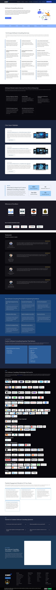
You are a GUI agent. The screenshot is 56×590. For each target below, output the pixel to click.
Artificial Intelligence (19, 583)
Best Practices (32, 25)
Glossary (29, 578)
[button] (19, 1)
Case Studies (20, 25)
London (47, 577)
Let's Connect (45, 25)
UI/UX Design (18, 582)
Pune (46, 580)
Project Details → (11, 140)
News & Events (39, 577)
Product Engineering (19, 574)
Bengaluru (47, 579)
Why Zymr (26, 25)
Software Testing (18, 578)
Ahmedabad (47, 578)
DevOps (17, 584)
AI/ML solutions (19, 375)
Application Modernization (19, 575)
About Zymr (38, 574)
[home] (6, 1)
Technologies (30, 1)
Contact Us (38, 580)
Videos (29, 582)
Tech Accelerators (35, 1)
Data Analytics (18, 579)
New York (47, 575)
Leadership (38, 575)
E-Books (29, 579)
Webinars (29, 580)
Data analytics (32, 352)
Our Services (7, 25)
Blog (28, 575)
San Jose (47, 574)
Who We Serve (13, 25)
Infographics (29, 583)
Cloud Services (18, 580)
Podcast (29, 577)
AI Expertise (18, 1)
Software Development (10, 4)
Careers (38, 579)
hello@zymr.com (48, 583)
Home (6, 4)
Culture (38, 578)
